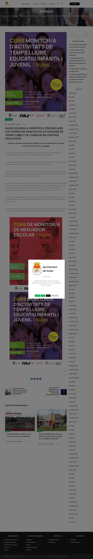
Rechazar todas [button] (55, 295)
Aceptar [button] (42, 295)
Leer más (37, 295)
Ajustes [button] (48, 295)
